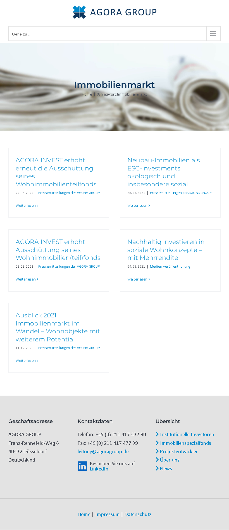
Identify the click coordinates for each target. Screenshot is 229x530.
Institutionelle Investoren (186, 434)
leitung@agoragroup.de (103, 451)
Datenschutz (138, 514)
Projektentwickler (178, 451)
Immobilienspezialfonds (185, 443)
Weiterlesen (25, 205)
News (165, 468)
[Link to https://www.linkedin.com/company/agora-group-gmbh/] (82, 466)
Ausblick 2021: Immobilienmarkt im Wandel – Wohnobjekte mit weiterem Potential (58, 327)
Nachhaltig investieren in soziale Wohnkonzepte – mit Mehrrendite (166, 250)
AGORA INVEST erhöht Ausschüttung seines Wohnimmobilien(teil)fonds (58, 250)
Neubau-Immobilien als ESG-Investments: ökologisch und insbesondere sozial (163, 172)
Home (84, 514)
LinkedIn (99, 468)
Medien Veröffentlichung (170, 266)
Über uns (169, 459)
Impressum (107, 514)
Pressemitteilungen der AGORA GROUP (69, 193)
